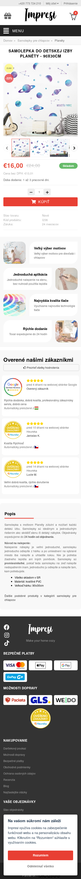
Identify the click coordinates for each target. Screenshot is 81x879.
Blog (6, 786)
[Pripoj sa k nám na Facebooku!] (6, 627)
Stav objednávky (13, 809)
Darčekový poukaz (14, 748)
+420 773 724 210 (29, 3)
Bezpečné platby (13, 761)
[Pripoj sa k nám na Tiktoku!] (6, 643)
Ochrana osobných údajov (19, 773)
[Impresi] (40, 14)
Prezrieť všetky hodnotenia (42, 367)
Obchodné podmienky (16, 767)
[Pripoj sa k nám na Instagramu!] (6, 635)
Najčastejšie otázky (15, 792)
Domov (8, 40)
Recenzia (9, 779)
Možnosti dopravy (14, 754)
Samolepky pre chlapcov (34, 40)
